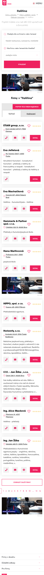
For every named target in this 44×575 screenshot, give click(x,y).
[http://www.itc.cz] (24, 398)
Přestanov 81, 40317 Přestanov (13, 415)
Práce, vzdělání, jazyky (28, 14)
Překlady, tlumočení (18, 17)
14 (40, 491)
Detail (35, 138)
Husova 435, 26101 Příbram (15, 307)
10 (29, 491)
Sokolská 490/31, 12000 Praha (16, 444)
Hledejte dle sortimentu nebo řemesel (21, 34)
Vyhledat (22, 64)
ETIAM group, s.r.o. (13, 126)
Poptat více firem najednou (27, 106)
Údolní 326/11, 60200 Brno (15, 375)
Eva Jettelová (11, 150)
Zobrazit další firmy (22, 482)
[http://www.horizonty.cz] (24, 359)
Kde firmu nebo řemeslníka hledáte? (20, 48)
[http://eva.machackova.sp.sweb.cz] (24, 209)
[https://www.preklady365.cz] (24, 138)
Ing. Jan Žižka (11, 441)
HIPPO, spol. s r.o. (13, 304)
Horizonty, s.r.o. (11, 331)
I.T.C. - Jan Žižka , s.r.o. (16, 372)
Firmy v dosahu (10, 14)
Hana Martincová (13, 251)
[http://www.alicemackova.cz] (24, 428)
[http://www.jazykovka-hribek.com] (24, 268)
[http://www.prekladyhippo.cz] (24, 318)
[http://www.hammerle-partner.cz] (24, 238)
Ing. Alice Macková (14, 411)
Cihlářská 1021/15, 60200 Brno (16, 227)
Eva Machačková (13, 192)
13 (36, 491)
